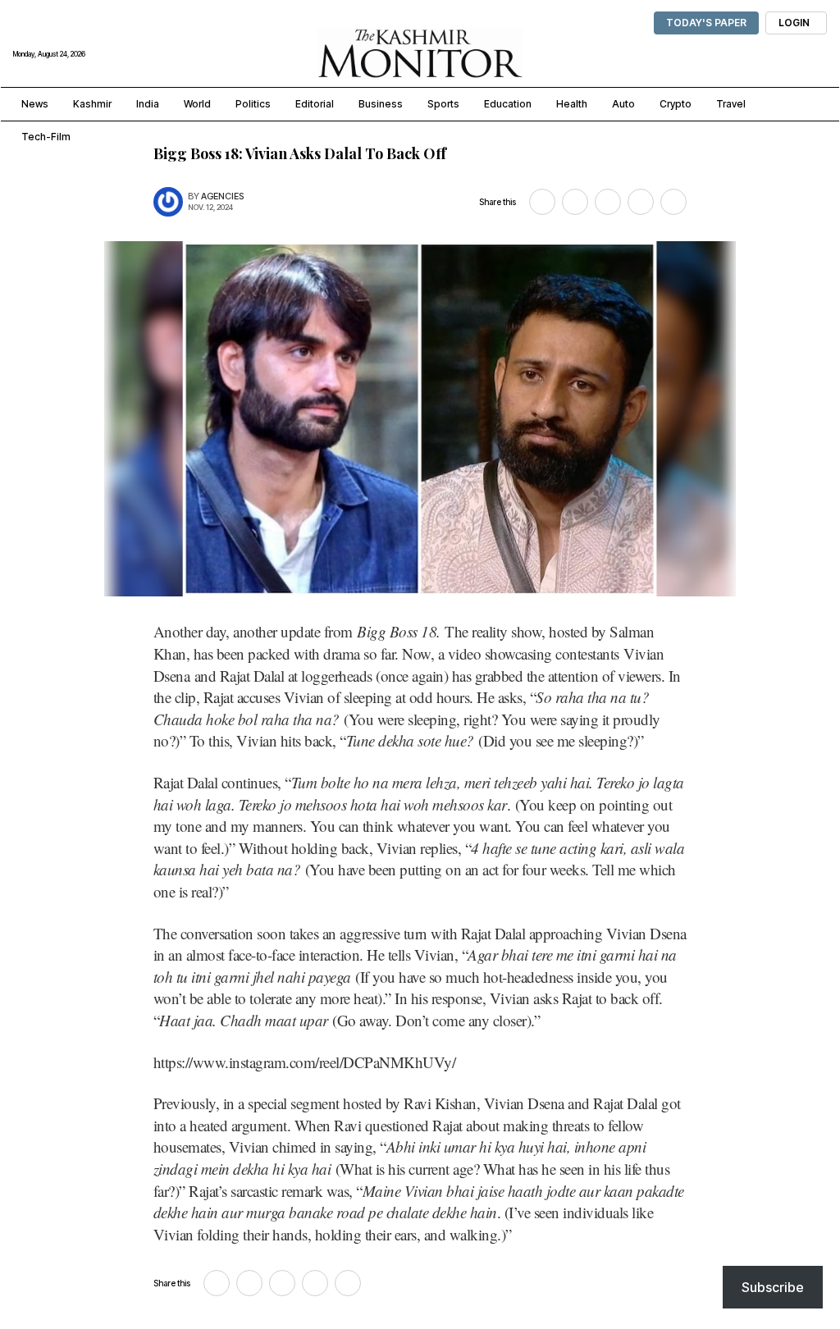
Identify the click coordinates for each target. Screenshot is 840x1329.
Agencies (222, 196)
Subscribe (773, 1287)
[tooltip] (542, 202)
